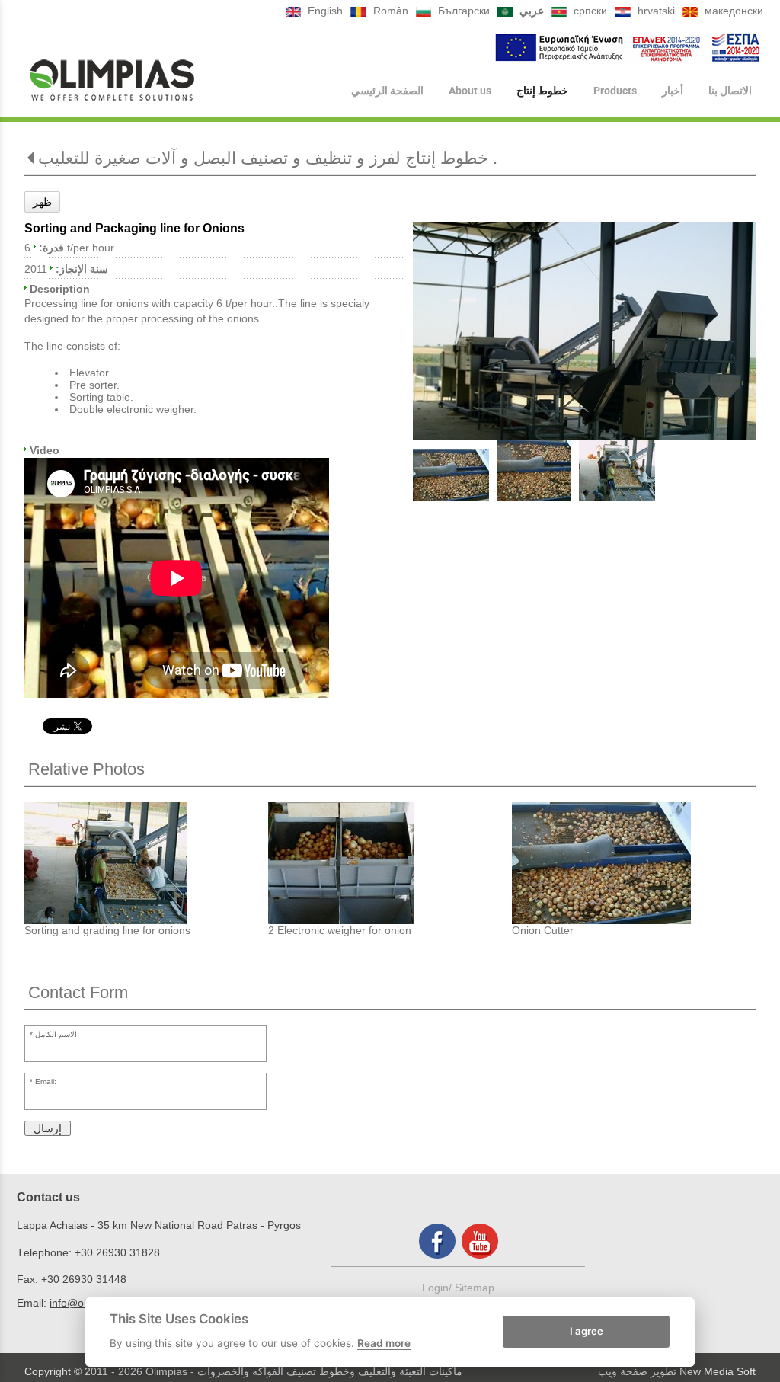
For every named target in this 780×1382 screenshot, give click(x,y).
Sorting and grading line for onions (107, 930)
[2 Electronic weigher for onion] (390, 863)
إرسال (48, 1128)
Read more (384, 1343)
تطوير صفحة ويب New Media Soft (677, 1371)
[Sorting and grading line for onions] (146, 863)
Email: (45, 1081)
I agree (586, 1331)
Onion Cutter (543, 930)
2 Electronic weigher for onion (339, 930)
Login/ (438, 1287)
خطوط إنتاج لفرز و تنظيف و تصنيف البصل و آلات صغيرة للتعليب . (267, 158)
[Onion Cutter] (634, 863)
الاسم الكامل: (57, 1034)
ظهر (42, 202)
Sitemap (474, 1287)
